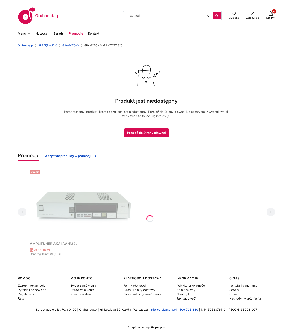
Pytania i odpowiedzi (32, 290)
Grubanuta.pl (25, 45)
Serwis (234, 290)
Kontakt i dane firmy (243, 285)
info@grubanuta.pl (164, 309)
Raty (21, 298)
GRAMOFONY (70, 45)
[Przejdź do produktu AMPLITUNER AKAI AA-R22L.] (83, 204)
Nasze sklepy (185, 290)
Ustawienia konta (83, 290)
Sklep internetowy (145, 327)
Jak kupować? (186, 298)
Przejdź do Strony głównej (146, 132)
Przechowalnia (81, 294)
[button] (217, 15)
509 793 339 (188, 309)
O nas (233, 294)
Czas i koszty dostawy (139, 290)
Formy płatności (135, 285)
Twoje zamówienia (83, 285)
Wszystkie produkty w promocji (68, 156)
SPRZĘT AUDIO (47, 45)
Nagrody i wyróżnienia (245, 298)
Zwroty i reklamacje (31, 285)
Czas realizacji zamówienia (142, 294)
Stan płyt (182, 294)
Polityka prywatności (190, 285)
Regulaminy (26, 294)
